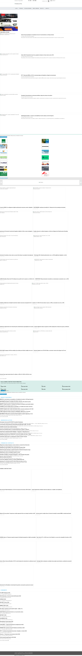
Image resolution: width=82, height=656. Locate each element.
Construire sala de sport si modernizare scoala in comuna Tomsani (13, 436)
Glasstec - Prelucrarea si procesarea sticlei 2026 (10, 634)
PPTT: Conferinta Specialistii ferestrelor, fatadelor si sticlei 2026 (13, 631)
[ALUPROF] (20, 163)
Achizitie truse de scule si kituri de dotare (8, 427)
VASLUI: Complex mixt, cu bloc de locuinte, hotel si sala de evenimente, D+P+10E (16, 409)
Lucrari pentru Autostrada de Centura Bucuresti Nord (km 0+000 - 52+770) (15, 424)
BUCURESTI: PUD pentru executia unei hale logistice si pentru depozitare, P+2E (16, 413)
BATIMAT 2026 (3, 615)
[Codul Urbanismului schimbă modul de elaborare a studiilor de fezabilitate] (46, 479)
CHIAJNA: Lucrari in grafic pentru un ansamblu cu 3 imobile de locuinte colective (16, 406)
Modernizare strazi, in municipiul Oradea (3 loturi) (10, 452)
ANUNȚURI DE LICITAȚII (6, 420)
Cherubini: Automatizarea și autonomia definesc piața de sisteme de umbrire (36, 95)
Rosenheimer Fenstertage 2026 (6, 621)
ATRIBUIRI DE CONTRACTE (7, 443)
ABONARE (3, 390)
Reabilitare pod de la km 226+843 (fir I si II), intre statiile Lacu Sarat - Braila (15, 434)
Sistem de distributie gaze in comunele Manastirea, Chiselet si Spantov (14, 429)
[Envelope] (35, 0)
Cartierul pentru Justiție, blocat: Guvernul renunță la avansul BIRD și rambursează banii (53, 513)
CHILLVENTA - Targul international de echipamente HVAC (12, 624)
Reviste (41, 8)
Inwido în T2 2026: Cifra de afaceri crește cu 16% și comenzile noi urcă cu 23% (48, 302)
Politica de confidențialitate (29, 652)
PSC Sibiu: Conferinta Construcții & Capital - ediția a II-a (11, 608)
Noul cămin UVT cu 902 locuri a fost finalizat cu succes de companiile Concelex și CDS (54, 537)
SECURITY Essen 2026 (4, 602)
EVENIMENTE (4, 590)
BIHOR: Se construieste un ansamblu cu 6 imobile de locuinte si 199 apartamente (16, 399)
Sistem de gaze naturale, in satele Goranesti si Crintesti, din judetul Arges (15, 449)
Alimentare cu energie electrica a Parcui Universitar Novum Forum (13, 461)
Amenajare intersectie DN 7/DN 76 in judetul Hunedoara (11, 422)
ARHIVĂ (7, 390)
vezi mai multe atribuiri (3, 464)
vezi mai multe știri (3, 378)
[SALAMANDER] (62, 168)
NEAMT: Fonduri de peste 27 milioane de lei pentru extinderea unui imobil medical (17, 404)
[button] (53, 0)
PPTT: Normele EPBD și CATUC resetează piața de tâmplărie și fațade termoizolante (38, 75)
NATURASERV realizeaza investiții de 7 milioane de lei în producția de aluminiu (49, 207)
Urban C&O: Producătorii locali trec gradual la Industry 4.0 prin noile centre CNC (37, 55)
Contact (47, 8)
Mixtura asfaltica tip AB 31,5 (6, 457)
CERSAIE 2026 (3, 599)
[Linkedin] (30, 0)
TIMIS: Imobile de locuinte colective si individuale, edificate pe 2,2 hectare (15, 411)
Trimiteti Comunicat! (3, 394)
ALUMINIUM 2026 (3, 618)
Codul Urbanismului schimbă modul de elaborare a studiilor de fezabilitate (47, 489)
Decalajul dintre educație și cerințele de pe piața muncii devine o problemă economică (54, 561)
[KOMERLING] (20, 152)
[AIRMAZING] (62, 163)
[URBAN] (20, 157)
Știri (16, 8)
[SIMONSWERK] (62, 146)
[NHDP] (20, 168)
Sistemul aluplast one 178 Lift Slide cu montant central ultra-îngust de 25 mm (50, 350)
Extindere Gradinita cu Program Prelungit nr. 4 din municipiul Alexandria (14, 454)
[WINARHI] (62, 152)
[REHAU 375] (41, 20)
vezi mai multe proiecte (3, 416)
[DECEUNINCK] (62, 141)
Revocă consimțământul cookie (20, 655)
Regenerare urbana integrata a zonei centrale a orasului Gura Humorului (14, 445)
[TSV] (41, 24)
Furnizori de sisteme (30, 56)
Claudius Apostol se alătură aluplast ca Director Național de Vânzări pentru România (50, 231)
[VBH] (20, 141)
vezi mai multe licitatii (3, 439)
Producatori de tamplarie (30, 36)
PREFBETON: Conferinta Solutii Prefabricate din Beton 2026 (12, 627)
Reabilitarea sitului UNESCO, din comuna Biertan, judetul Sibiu (12, 447)
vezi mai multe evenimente (4, 640)
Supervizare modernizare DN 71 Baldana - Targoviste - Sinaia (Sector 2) (14, 431)
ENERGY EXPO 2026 (4, 605)
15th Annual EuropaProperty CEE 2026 (8, 637)
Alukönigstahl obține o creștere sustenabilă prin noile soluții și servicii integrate (37, 115)
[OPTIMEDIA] (41, 182)
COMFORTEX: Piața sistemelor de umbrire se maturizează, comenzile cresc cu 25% (52, 279)
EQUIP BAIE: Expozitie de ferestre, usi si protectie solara (11, 611)
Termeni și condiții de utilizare (19, 652)
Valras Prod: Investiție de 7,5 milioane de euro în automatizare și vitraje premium (37, 34)
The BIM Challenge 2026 (5, 592)
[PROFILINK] (62, 157)
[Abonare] (41, 29)
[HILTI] (41, 13)
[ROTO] (62, 174)
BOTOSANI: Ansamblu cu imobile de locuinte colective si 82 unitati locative (15, 401)
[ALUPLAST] (41, 16)
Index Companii (36, 8)
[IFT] (20, 146)
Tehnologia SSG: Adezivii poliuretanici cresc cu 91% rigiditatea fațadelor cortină (50, 255)
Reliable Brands (28, 8)
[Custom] (32, 0)
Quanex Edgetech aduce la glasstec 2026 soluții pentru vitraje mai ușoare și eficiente (51, 326)
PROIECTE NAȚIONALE (6, 397)
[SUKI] (20, 174)
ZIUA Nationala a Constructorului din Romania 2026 (10, 596)
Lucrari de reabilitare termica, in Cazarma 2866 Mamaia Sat (12, 459)
